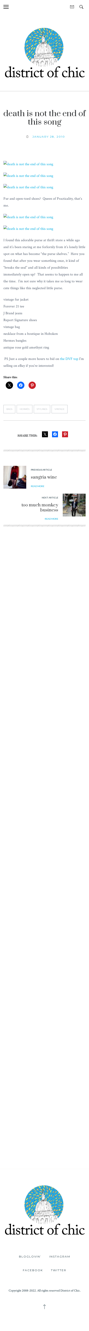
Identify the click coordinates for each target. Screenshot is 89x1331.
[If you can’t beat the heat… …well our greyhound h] (44, 942)
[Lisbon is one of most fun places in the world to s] (44, 1141)
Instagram (59, 1256)
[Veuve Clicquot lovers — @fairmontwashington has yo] (44, 643)
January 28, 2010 (48, 136)
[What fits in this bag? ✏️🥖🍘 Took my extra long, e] (44, 842)
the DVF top (69, 358)
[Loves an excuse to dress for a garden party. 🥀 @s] (44, 892)
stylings (42, 409)
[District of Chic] (44, 52)
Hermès (24, 409)
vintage (60, 409)
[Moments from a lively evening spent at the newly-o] (44, 991)
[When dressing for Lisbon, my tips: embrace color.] (44, 1091)
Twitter (58, 1270)
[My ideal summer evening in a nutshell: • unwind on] (44, 792)
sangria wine (44, 477)
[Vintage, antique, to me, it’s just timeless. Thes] (44, 593)
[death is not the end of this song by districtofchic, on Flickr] (28, 164)
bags (9, 409)
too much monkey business (39, 507)
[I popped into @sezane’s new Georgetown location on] (44, 742)
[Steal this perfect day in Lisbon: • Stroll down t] (44, 1041)
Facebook (33, 1270)
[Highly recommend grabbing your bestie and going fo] (44, 692)
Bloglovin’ (30, 1256)
